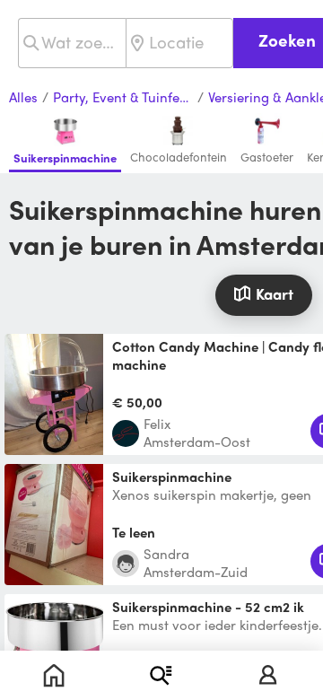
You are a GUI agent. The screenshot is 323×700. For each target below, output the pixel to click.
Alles (23, 98)
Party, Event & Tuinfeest (123, 98)
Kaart (274, 293)
